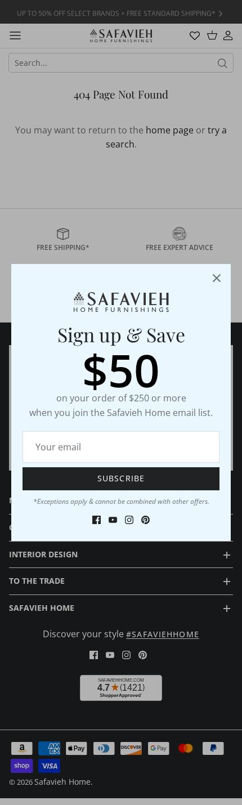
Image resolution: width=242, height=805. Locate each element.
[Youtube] (113, 520)
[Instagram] (129, 520)
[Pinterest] (145, 520)
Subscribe (121, 478)
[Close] (216, 278)
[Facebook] (96, 520)
